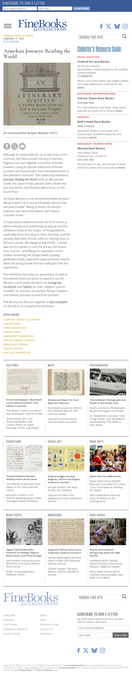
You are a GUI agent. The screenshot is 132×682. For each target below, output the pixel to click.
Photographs (99, 365)
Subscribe (9, 615)
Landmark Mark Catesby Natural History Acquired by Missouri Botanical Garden (106, 563)
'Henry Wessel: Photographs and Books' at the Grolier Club (108, 401)
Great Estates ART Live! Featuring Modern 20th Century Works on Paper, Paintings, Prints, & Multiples (22, 423)
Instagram (54, 283)
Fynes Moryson (14, 327)
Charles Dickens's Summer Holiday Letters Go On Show (21, 478)
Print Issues (10, 624)
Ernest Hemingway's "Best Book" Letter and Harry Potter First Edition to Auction (24, 402)
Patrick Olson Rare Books (95, 98)
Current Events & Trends (18, 35)
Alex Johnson (11, 41)
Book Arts (96, 441)
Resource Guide (49, 624)
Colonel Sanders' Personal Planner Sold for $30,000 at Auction (63, 571)
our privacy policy (75, 665)
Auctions (12, 365)
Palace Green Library (19, 340)
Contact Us (46, 629)
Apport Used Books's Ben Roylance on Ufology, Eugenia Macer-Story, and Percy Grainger (24, 552)
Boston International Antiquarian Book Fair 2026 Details (105, 552)
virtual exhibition (17, 352)
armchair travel (15, 344)
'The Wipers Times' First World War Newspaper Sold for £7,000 (24, 412)
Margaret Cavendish (18, 336)
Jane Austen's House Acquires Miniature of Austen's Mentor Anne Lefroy (23, 563)
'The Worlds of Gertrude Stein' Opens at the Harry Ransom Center (23, 487)
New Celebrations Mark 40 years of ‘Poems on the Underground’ (105, 498)
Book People (14, 515)
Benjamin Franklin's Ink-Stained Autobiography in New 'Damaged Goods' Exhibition (23, 498)
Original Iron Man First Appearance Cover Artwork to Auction (64, 498)
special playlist (58, 302)
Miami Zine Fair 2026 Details (105, 476)
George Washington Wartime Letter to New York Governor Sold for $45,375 (64, 560)
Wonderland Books (91, 148)
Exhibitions (11, 323)
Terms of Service (44, 670)
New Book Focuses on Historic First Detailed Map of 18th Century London (65, 411)
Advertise (45, 633)
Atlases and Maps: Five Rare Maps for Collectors (63, 401)
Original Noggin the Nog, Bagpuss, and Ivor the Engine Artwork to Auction (64, 479)
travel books (13, 348)
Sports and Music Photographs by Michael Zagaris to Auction (107, 409)
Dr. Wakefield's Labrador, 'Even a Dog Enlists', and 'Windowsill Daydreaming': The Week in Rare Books (107, 420)
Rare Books (97, 515)
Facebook (9, 287)
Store (43, 620)
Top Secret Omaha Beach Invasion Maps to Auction (62, 420)
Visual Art (55, 441)
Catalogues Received (15, 629)
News (43, 615)
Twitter (27, 287)
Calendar (8, 620)
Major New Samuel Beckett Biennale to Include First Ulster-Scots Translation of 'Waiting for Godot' (108, 485)
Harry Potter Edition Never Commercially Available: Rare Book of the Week (106, 574)
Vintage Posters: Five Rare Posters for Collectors (62, 489)
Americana (55, 515)
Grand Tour (12, 332)
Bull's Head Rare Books (93, 122)
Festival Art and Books (93, 62)
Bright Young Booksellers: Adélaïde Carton (21, 573)
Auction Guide (11, 633)
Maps (51, 365)
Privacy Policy (25, 670)
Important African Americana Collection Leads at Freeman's (64, 551)
